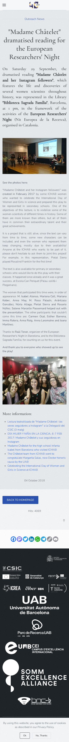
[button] (4, 5)
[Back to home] (34, 5)
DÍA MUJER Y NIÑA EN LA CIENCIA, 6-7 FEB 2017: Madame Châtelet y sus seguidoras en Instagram (35, 438)
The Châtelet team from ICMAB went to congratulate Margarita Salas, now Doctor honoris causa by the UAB (37, 458)
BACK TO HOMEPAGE (20, 500)
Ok (24, 735)
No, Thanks (41, 735)
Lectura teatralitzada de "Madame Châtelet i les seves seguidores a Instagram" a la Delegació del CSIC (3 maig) (36, 426)
